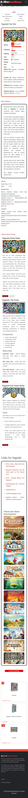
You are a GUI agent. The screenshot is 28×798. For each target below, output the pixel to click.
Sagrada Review (11, 489)
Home (2, 6)
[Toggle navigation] (26, 1)
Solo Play (7, 20)
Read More (5, 296)
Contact (3, 779)
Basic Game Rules (7, 16)
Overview (7, 14)
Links (20, 18)
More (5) (3, 225)
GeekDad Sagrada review (13, 493)
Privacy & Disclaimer (5, 782)
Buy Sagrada (20, 14)
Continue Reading (14, 671)
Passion (7, 18)
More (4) (3, 206)
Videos (21, 16)
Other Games (20, 20)
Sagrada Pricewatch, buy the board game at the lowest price (15, 472)
